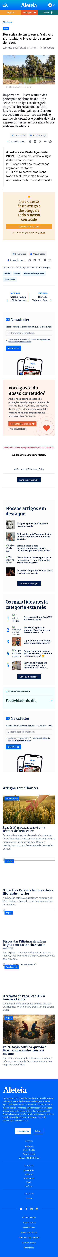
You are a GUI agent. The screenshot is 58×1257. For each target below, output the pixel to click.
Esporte (9, 861)
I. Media (32, 47)
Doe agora (27, 12)
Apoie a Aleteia (29, 1222)
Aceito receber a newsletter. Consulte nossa (29, 340)
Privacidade (29, 1248)
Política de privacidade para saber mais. (29, 340)
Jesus (17, 273)
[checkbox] (6, 340)
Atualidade (7, 22)
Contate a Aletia (29, 1242)
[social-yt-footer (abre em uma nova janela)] (21, 1208)
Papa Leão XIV (12, 798)
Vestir (29, 1182)
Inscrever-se (13, 348)
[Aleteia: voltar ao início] (29, 5)
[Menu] (10, 5)
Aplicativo (29, 1174)
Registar (10, 12)
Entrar (38, 1131)
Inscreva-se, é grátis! (29, 226)
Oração (46, 12)
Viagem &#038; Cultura (29, 1158)
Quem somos (29, 1227)
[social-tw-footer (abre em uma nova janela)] (31, 1208)
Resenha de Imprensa (34, 273)
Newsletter (29, 1170)
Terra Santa (10, 279)
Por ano (29, 1198)
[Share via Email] (45, 141)
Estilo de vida (29, 1150)
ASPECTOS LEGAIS (29, 1232)
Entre (42, 232)
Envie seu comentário (29, 480)
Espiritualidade (29, 1154)
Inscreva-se (29, 1178)
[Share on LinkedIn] (35, 141)
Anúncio (29, 1186)
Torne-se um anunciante (29, 1237)
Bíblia (7, 273)
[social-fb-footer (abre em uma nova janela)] (26, 1208)
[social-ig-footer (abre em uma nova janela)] (37, 1208)
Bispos (9, 912)
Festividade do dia (21, 700)
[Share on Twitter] (40, 141)
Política (9, 1018)
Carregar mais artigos (29, 583)
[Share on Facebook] (30, 141)
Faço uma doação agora (20, 423)
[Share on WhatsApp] (50, 141)
